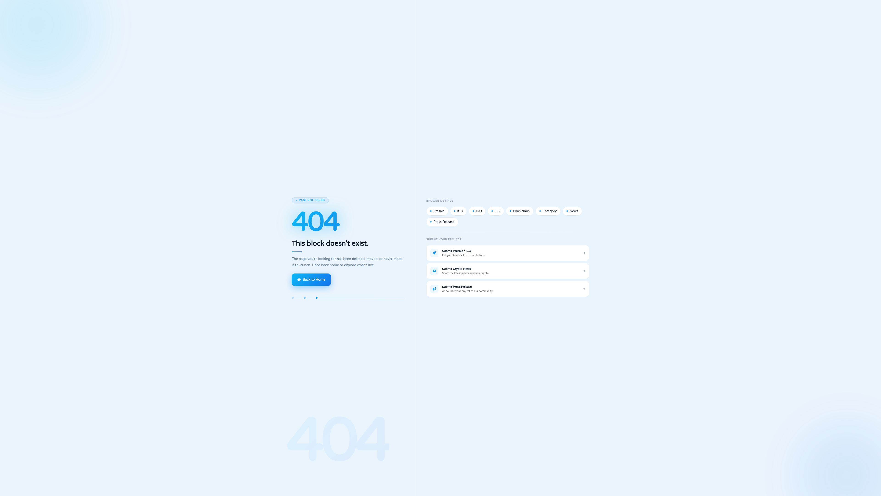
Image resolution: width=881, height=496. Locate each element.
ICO (460, 211)
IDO (479, 211)
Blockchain (521, 211)
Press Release (443, 222)
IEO (497, 211)
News (574, 211)
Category (550, 211)
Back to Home (314, 280)
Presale (438, 211)
